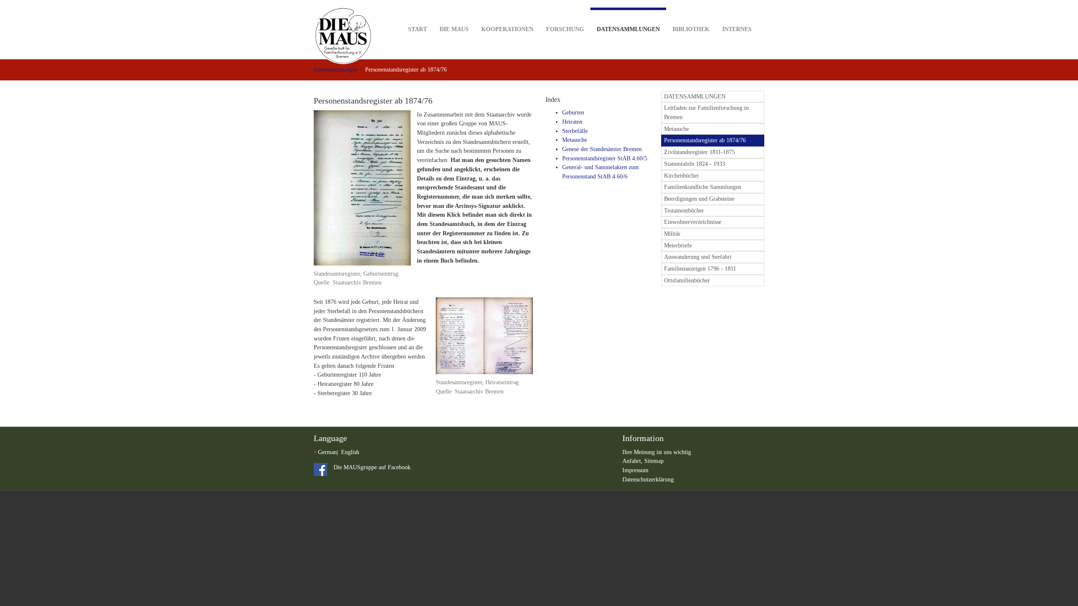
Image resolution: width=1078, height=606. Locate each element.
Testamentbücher (684, 210)
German (327, 452)
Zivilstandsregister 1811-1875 (699, 152)
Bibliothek (691, 29)
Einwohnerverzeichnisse (692, 222)
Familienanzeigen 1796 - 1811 (700, 269)
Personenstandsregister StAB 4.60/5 (604, 158)
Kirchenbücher (681, 176)
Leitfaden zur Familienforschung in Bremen (706, 112)
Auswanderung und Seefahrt (697, 257)
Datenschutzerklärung (648, 479)
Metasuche (574, 140)
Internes (737, 29)
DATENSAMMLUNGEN (695, 96)
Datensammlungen (628, 29)
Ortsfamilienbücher (687, 280)
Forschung (565, 29)
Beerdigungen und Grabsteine (699, 199)
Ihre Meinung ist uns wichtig (656, 452)
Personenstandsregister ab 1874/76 (705, 140)
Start (417, 29)
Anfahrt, (633, 461)
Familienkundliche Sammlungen (702, 187)
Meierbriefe (678, 245)
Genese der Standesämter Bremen (602, 149)
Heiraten (572, 122)
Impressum (635, 470)
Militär (672, 234)
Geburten (573, 112)
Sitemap (654, 461)
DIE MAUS (454, 29)
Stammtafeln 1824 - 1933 (694, 164)
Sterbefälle (575, 131)
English (350, 452)
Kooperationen (507, 29)
